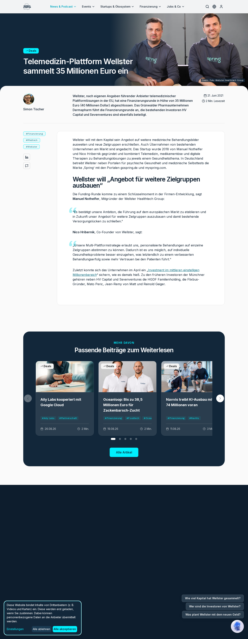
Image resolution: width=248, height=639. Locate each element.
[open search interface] (207, 6)
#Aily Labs (48, 418)
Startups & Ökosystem (115, 6)
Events (86, 6)
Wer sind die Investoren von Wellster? (214, 606)
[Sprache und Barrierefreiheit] (214, 6)
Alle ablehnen (41, 629)
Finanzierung (149, 6)
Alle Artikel (124, 452)
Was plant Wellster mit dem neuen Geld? (212, 614)
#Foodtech (133, 418)
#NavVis (194, 418)
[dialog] (42, 618)
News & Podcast (61, 6)
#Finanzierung (113, 418)
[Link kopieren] (26, 165)
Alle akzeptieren (65, 629)
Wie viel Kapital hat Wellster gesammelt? (212, 598)
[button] (220, 398)
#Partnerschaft (68, 418)
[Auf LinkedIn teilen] (26, 157)
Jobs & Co (174, 6)
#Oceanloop (151, 418)
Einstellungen (15, 629)
